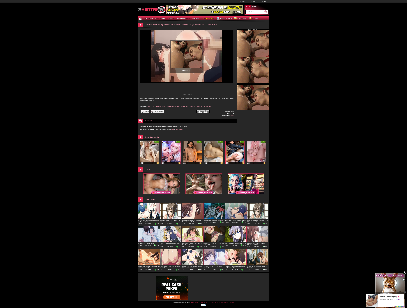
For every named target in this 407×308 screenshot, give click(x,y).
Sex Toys (205, 107)
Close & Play (186, 70)
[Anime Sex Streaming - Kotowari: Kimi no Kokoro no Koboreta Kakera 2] (257, 218)
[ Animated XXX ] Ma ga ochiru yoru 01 (213, 220)
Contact (232, 303)
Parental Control (223, 303)
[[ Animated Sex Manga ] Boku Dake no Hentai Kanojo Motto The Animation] (192, 241)
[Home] (140, 18)
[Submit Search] (265, 12)
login (172, 129)
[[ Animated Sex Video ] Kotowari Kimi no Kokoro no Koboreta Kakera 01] (170, 241)
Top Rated (149, 18)
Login (253, 1)
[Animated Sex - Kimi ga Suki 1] (149, 241)
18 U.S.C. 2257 (213, 303)
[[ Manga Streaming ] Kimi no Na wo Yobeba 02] (214, 264)
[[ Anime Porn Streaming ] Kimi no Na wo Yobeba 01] (257, 264)
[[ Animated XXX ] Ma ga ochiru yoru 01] (214, 218)
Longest (171, 18)
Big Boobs (158, 107)
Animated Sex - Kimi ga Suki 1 (146, 243)
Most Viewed (160, 18)
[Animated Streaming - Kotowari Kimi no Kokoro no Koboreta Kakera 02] (170, 218)
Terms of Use (203, 303)
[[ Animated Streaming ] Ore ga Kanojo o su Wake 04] (214, 241)
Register (242, 1)
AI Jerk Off (242, 18)
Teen (210, 107)
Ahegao (149, 107)
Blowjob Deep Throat (168, 107)
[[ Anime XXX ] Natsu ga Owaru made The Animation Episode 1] (149, 264)
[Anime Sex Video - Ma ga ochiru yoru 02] (235, 241)
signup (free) (179, 129)
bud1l (232, 115)
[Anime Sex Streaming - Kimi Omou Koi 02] (236, 218)
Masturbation (184, 107)
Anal (153, 107)
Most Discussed (183, 18)
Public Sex (192, 107)
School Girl (199, 107)
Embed (147, 111)
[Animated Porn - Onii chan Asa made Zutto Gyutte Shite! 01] (257, 241)
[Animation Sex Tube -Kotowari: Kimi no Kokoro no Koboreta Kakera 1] (192, 264)
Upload (264, 1)
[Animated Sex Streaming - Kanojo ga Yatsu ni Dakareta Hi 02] (192, 218)
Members (255, 7)
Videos (248, 7)
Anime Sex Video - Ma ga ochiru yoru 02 (235, 243)
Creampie (177, 107)
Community (196, 18)
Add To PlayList (159, 111)
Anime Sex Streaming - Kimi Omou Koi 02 (236, 220)
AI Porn (255, 18)
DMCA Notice (195, 303)
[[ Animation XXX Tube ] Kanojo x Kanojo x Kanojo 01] (170, 264)
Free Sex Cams (226, 18)
